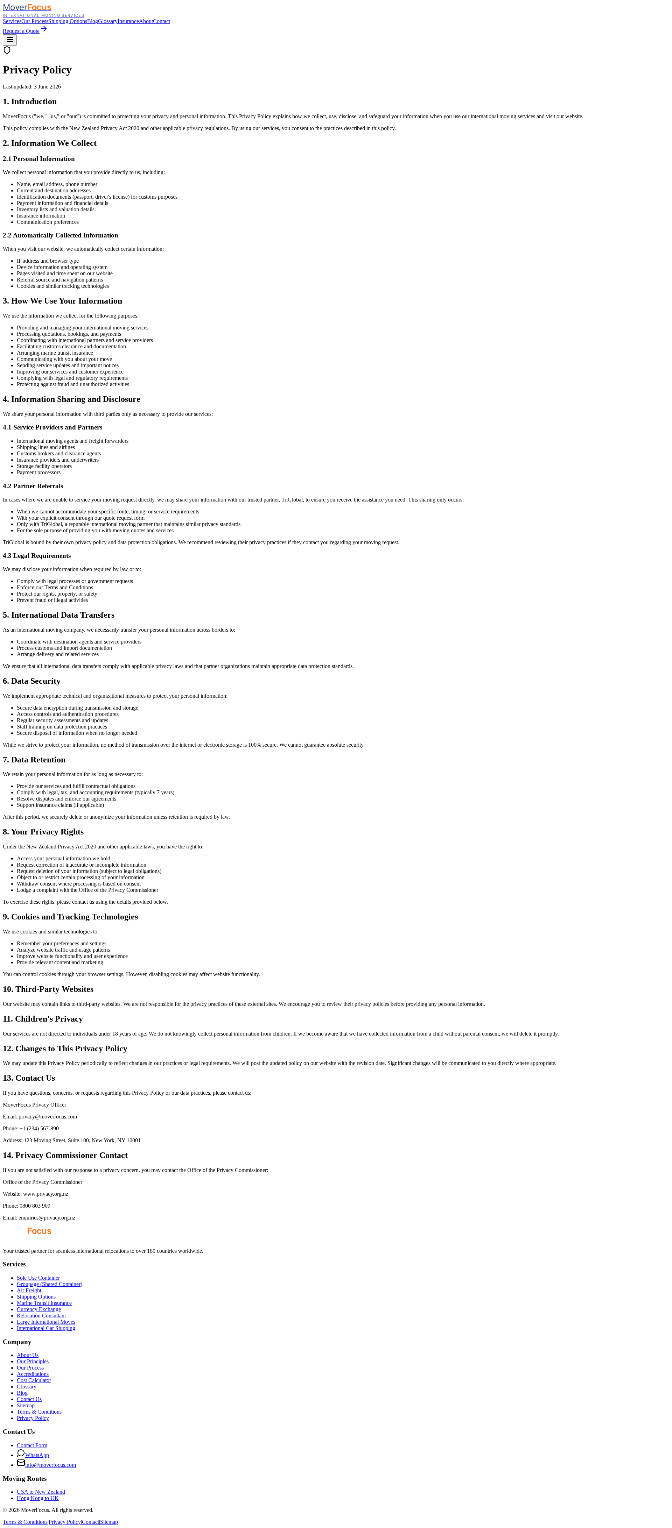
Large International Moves (46, 1322)
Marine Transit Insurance (44, 1303)
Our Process (34, 21)
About (146, 21)
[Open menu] (10, 40)
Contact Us (29, 1399)
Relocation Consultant (41, 1316)
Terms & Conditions (39, 1412)
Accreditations (33, 1374)
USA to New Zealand (41, 1492)
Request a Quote (21, 31)
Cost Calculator (34, 1380)
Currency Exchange (39, 1309)
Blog (92, 21)
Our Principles (33, 1361)
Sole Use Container (38, 1278)
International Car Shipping (46, 1328)
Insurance (128, 21)
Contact (161, 21)
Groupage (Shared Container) (49, 1284)
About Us (27, 1355)
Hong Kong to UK (38, 1498)
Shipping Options (67, 21)
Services (12, 21)
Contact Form (32, 1445)
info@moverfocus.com (50, 1465)
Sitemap (26, 1405)
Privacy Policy (33, 1418)
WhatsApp (37, 1455)
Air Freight (29, 1290)
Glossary (108, 21)
